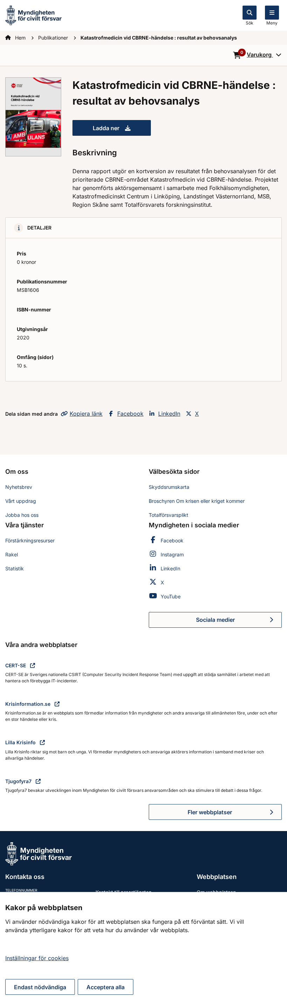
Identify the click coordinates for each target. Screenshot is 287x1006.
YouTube (171, 596)
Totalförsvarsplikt (168, 515)
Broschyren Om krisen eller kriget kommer (197, 501)
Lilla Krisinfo (21, 742)
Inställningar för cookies (37, 958)
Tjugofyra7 (19, 781)
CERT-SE (16, 665)
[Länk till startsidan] (33, 14)
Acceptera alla (105, 987)
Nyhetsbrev (18, 487)
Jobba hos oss (21, 515)
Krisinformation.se (28, 704)
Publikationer (53, 38)
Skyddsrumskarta (169, 487)
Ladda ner (122, 130)
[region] (143, 949)
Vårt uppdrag (20, 501)
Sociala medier (239, 621)
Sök (249, 23)
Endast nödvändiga (40, 987)
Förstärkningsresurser (30, 540)
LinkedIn (169, 413)
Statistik (14, 568)
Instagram (172, 554)
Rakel (11, 554)
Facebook (130, 413)
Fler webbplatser (210, 812)
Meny (272, 23)
